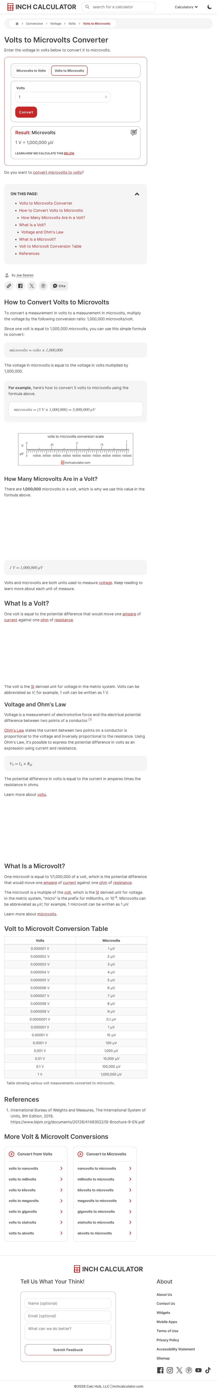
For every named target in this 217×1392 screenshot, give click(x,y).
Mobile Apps (167, 1322)
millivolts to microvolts (96, 1179)
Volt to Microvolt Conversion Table (50, 246)
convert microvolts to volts (57, 172)
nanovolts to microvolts (97, 1168)
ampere (129, 614)
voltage (105, 582)
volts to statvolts (22, 1222)
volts (41, 794)
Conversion (34, 23)
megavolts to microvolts (97, 1201)
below (69, 153)
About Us (164, 1294)
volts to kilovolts (22, 1190)
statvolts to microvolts (96, 1222)
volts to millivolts (22, 1179)
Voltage (55, 23)
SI (32, 686)
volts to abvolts (21, 1233)
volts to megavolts (24, 1201)
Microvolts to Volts (31, 71)
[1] (90, 719)
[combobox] (124, 7)
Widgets (163, 1312)
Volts (72, 23)
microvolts (46, 914)
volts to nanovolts (23, 1168)
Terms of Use (167, 1331)
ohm (44, 620)
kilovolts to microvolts (96, 1190)
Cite (62, 286)
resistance (63, 620)
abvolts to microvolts (95, 1233)
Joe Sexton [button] (24, 275)
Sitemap (163, 1358)
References (29, 253)
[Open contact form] (134, 132)
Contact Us (166, 1303)
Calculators (184, 7)
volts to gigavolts (23, 1211)
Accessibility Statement (176, 1349)
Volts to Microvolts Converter (45, 203)
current (10, 620)
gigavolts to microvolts (96, 1211)
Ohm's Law (14, 730)
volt (67, 892)
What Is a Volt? (32, 225)
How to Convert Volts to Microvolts (51, 210)
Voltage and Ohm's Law (42, 232)
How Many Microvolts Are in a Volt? (53, 217)
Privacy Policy (168, 1340)
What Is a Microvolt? (37, 239)
